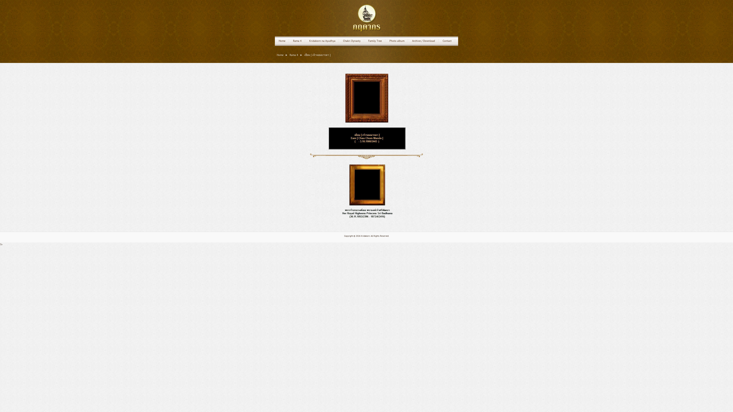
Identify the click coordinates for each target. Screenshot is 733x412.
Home (282, 41)
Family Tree (375, 41)
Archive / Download (423, 41)
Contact (447, 41)
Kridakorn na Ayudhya (322, 41)
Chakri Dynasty (352, 41)
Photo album (396, 41)
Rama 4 (297, 41)
